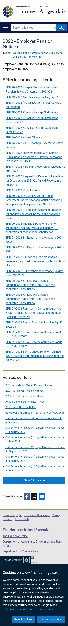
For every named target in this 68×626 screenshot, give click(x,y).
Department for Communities (20, 551)
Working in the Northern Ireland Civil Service (37, 52)
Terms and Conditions (37, 515)
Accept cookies (51, 619)
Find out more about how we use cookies (28, 609)
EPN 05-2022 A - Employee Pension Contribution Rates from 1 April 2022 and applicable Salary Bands (30, 299)
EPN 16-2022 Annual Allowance (25, 137)
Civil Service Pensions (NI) (28, 56)
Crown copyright (12, 515)
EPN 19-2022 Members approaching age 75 (32, 97)
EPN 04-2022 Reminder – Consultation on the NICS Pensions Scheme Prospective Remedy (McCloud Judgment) (33, 313)
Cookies (7, 519)
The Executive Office (15, 536)
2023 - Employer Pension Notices (24, 396)
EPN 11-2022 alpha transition (23, 190)
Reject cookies (23, 619)
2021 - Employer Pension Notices (24, 390)
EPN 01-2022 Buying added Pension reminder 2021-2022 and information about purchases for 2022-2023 (35, 356)
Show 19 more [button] (32, 480)
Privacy (56, 515)
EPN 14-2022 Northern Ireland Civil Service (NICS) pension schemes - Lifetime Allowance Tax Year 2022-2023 (34, 157)
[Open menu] (5, 27)
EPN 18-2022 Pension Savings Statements (32, 112)
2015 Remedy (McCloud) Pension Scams (28, 385)
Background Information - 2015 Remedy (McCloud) (34, 412)
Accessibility (22, 519)
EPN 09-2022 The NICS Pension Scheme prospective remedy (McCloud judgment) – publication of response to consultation (32, 228)
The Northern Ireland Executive (27, 530)
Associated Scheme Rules (20, 407)
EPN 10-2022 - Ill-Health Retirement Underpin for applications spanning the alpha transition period (33, 214)
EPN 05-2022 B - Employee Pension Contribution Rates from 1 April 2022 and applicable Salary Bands (30, 285)
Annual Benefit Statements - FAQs (25, 401)
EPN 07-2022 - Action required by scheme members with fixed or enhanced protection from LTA (35, 261)
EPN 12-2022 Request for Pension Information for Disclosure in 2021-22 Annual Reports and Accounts (34, 180)
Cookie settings (12, 560)
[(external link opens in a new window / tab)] (27, 496)
